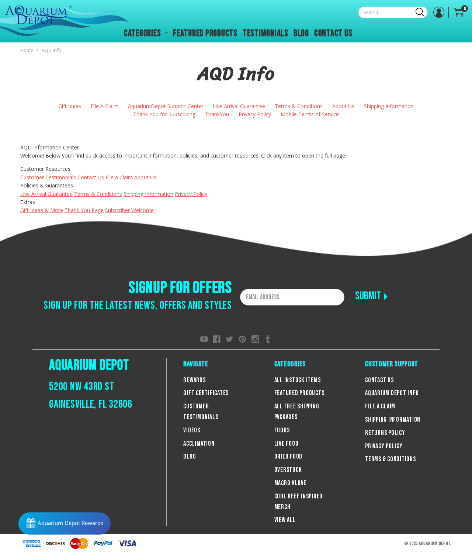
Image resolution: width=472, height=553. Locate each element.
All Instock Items (297, 380)
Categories (143, 33)
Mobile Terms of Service (310, 114)
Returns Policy (385, 433)
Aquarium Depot (89, 365)
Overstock (288, 470)
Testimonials (265, 33)
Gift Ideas (69, 106)
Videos (191, 430)
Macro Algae (290, 483)
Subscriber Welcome (129, 210)
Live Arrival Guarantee (239, 106)
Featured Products (205, 33)
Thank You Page (84, 210)
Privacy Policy (255, 114)
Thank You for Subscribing (164, 114)
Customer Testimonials (48, 177)
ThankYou (217, 114)
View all (285, 520)
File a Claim (119, 177)
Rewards (194, 380)
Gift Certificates (206, 393)
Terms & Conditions (299, 106)
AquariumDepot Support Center (166, 106)
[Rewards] (64, 523)
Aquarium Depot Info (392, 393)
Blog (301, 33)
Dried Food (288, 456)
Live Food (286, 443)
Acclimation (198, 443)
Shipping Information (389, 106)
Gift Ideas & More (41, 210)
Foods (282, 430)
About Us (343, 106)
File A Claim (104, 106)
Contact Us (333, 33)
